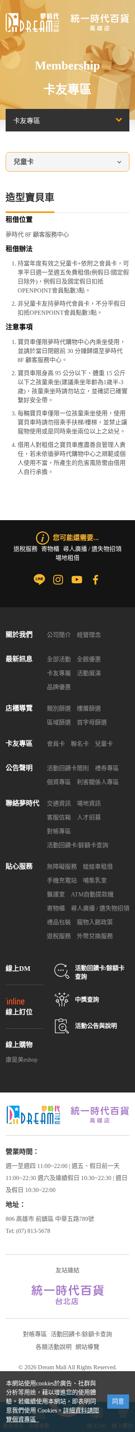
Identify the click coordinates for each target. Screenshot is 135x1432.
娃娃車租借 (98, 866)
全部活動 (59, 659)
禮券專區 (107, 768)
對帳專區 (59, 831)
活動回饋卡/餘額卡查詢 (77, 845)
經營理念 (89, 635)
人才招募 (89, 817)
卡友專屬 (59, 673)
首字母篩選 (92, 722)
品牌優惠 (59, 687)
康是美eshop (22, 1059)
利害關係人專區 (98, 782)
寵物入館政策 (95, 922)
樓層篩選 (89, 708)
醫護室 (56, 894)
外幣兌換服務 (95, 936)
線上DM (18, 968)
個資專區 (59, 782)
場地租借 (68, 558)
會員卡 (56, 744)
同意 (118, 1401)
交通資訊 (59, 803)
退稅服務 (26, 549)
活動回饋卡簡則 (68, 768)
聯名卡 (80, 744)
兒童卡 (104, 744)
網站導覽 (87, 1347)
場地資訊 (89, 803)
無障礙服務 (62, 866)
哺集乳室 (95, 880)
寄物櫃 (50, 549)
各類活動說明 (54, 1347)
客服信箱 (59, 817)
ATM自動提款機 (92, 894)
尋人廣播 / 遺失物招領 (92, 549)
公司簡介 (59, 635)
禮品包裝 (59, 922)
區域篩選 (59, 722)
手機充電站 (62, 880)
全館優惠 (89, 659)
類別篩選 (59, 708)
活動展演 (89, 673)
